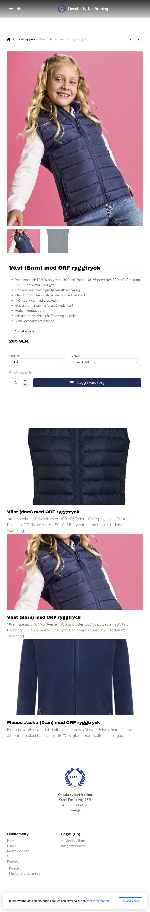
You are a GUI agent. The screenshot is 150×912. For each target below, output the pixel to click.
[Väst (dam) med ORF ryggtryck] (130, 40)
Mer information (98, 901)
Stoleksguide (24, 331)
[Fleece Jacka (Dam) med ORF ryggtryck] (138, 40)
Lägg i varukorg (91, 382)
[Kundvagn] (19, 9)
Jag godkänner (130, 901)
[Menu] (11, 9)
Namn (75, 356)
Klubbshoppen (23, 39)
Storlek (14, 356)
